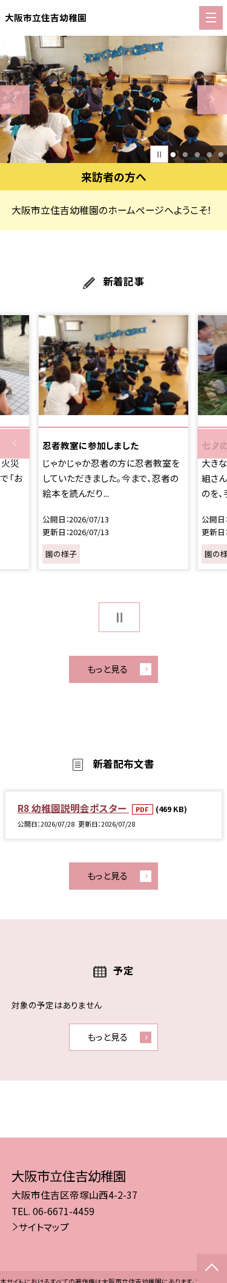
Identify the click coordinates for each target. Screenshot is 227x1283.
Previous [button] (15, 100)
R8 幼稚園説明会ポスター (73, 808)
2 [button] (185, 155)
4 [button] (209, 155)
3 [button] (197, 155)
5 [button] (221, 155)
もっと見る (107, 668)
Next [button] (212, 100)
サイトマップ (44, 1226)
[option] (113, 100)
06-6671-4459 (63, 1211)
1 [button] (173, 155)
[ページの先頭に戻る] (212, 1268)
